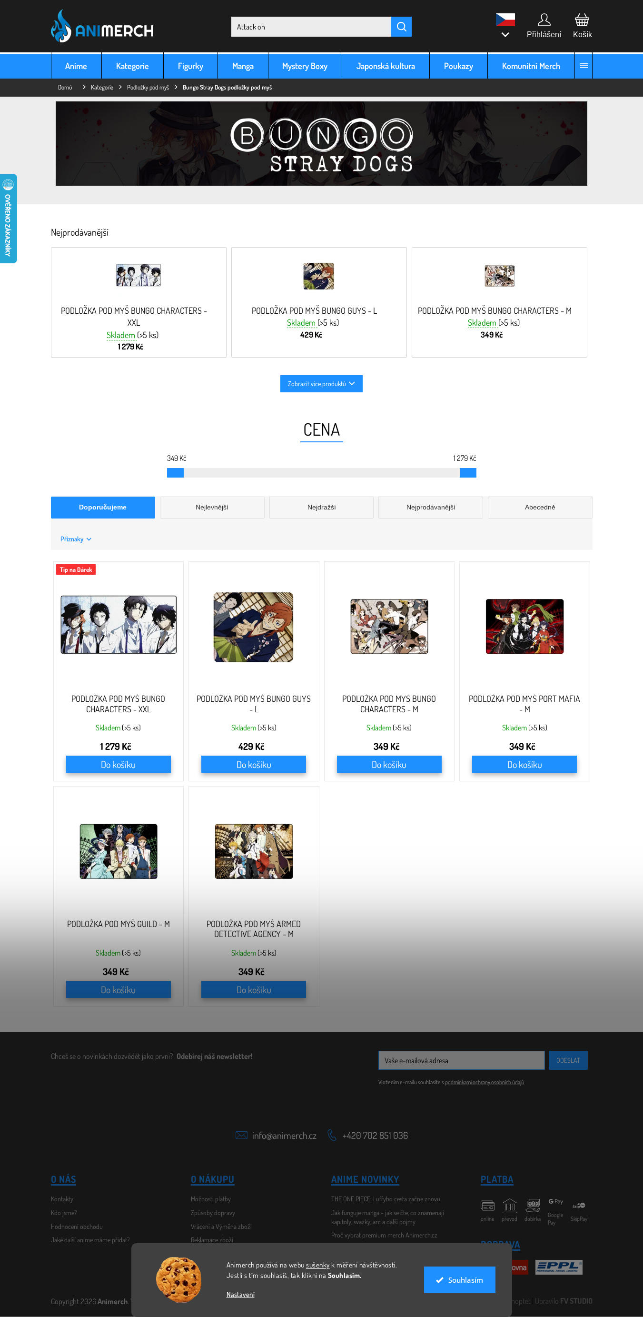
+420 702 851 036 (375, 1135)
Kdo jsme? (64, 1212)
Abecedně (540, 507)
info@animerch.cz (284, 1135)
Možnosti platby (211, 1199)
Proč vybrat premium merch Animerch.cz (384, 1235)
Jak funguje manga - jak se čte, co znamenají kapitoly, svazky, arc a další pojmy (387, 1217)
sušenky (318, 1264)
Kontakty (62, 1199)
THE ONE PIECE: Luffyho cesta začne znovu (385, 1199)
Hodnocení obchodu (77, 1226)
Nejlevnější (212, 507)
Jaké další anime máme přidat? (90, 1240)
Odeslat (568, 1060)
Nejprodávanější (430, 507)
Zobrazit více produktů (317, 383)
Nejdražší (321, 507)
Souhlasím (465, 1280)
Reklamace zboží (212, 1240)
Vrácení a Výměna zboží (221, 1226)
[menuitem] (76, 65)
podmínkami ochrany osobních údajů (484, 1082)
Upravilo (564, 1301)
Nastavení (241, 1294)
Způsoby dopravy (213, 1212)
